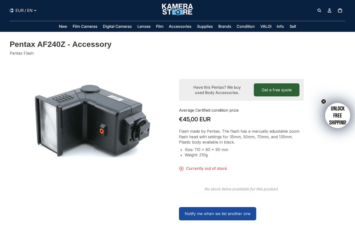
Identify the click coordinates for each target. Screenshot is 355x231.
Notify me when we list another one (217, 213)
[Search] (319, 10)
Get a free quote (277, 89)
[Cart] (340, 10)
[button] (337, 115)
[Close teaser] (323, 101)
